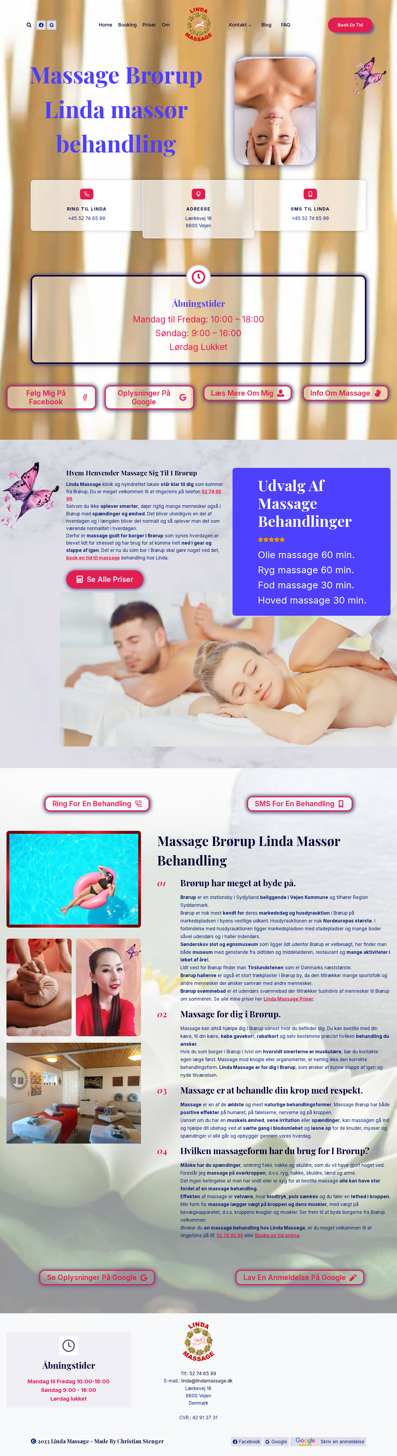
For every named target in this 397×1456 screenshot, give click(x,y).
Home (105, 25)
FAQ (285, 25)
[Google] (51, 25)
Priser (149, 25)
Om (166, 25)
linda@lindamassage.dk (207, 1381)
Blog (266, 25)
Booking (127, 25)
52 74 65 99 (202, 1373)
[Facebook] (41, 25)
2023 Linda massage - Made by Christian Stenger (101, 1441)
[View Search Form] (29, 25)
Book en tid (350, 25)
